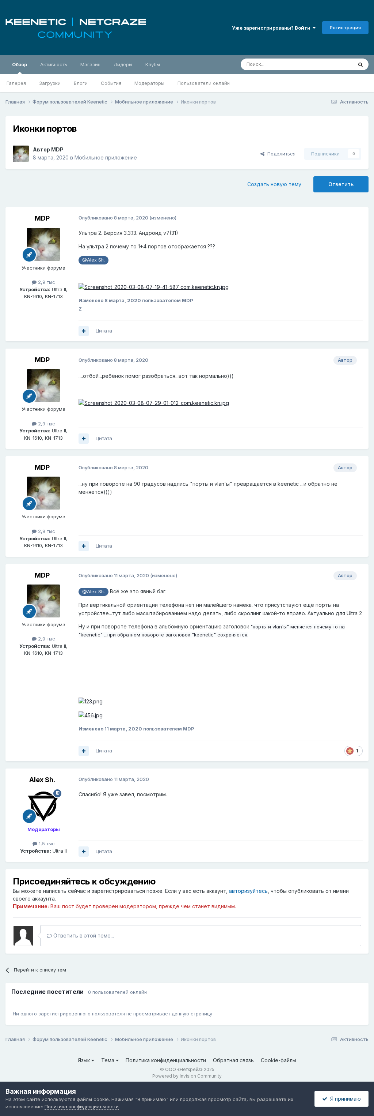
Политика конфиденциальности (166, 1060)
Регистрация (345, 27)
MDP (57, 149)
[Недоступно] (154, 286)
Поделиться (279, 154)
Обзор (19, 64)
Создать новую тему (274, 184)
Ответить (341, 184)
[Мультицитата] (84, 331)
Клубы (152, 64)
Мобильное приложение (106, 157)
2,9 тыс (46, 282)
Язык (84, 1060)
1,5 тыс (46, 843)
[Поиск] (360, 64)
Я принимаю (344, 1099)
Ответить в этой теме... (83, 935)
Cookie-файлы (278, 1060)
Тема (108, 1060)
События (111, 83)
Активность (53, 64)
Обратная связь (233, 1060)
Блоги (81, 83)
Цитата (104, 331)
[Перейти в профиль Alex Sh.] (43, 805)
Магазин (90, 64)
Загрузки (50, 83)
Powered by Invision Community (187, 1076)
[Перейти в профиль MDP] (21, 154)
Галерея (16, 83)
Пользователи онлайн (204, 83)
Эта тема (333, 64)
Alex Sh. (42, 780)
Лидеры (123, 64)
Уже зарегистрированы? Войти (272, 28)
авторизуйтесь (248, 891)
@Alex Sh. (93, 260)
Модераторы (149, 83)
